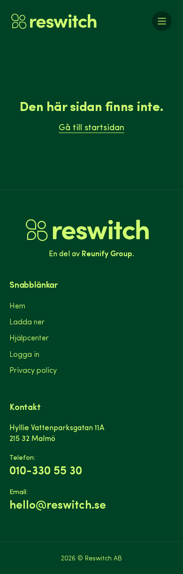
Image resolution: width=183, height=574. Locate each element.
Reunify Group (107, 253)
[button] (162, 21)
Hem (17, 305)
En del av (63, 34)
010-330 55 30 (45, 470)
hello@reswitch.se (57, 504)
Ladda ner (27, 321)
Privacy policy (33, 370)
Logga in (24, 354)
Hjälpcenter (29, 337)
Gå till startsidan (91, 127)
